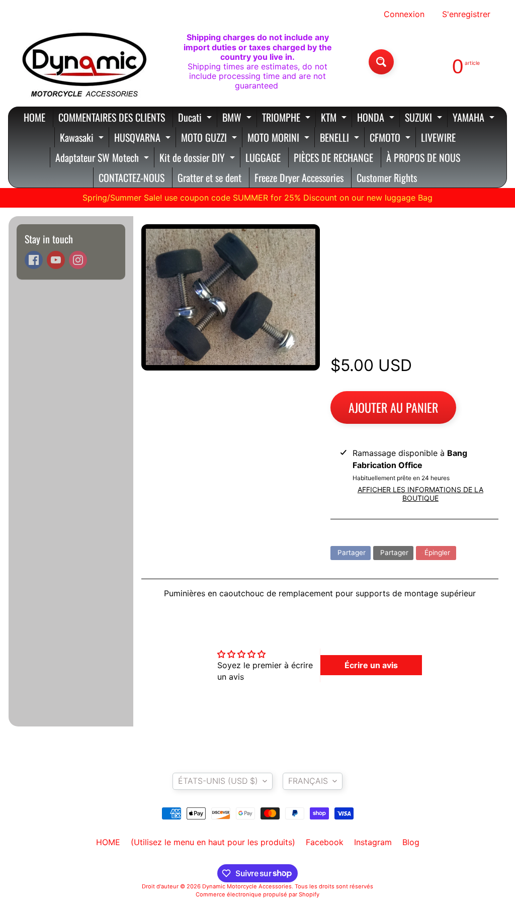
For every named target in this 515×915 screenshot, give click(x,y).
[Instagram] (78, 260)
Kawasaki (83, 138)
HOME (34, 117)
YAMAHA (475, 118)
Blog (410, 842)
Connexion (404, 14)
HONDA (377, 118)
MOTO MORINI (279, 138)
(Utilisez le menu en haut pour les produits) (213, 842)
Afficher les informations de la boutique (420, 493)
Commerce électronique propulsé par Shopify (257, 894)
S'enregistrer (466, 14)
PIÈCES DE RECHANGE (333, 157)
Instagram (373, 842)
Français (308, 781)
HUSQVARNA (143, 138)
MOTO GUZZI (210, 138)
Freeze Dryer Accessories (299, 177)
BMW (238, 118)
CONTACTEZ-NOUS (131, 177)
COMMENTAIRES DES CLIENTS (111, 117)
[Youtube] (56, 260)
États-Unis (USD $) (218, 781)
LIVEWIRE (438, 137)
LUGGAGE (263, 157)
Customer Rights (387, 177)
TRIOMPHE (287, 118)
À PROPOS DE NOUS (423, 157)
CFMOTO (391, 138)
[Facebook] (34, 260)
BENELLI (341, 138)
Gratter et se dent (209, 177)
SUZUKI (425, 118)
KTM (335, 118)
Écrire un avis (371, 665)
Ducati (196, 118)
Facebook (325, 842)
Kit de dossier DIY (198, 158)
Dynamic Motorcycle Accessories (247, 886)
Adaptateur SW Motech (103, 158)
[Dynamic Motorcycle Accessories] (83, 62)
